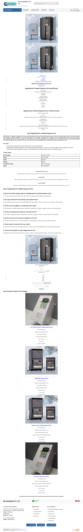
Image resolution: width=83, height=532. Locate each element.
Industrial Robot (52, 518)
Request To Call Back (41, 76)
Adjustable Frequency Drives (41, 378)
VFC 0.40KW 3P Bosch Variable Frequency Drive (41, 327)
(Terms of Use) (23, 529)
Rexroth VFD (43, 80)
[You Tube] (77, 501)
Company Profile (35, 10)
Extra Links (44, 10)
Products (43, 79)
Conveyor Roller (52, 516)
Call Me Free (52, 525)
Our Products (8, 9)
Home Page (25, 10)
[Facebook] (75, 501)
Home (43, 78)
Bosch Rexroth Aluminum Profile (56, 509)
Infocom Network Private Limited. (21, 530)
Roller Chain (51, 520)
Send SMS (41, 525)
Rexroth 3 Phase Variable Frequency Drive (41, 425)
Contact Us (51, 10)
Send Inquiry (42, 75)
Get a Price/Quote (41, 85)
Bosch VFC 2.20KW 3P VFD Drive (41, 476)
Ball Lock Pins (51, 514)
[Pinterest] (79, 501)
